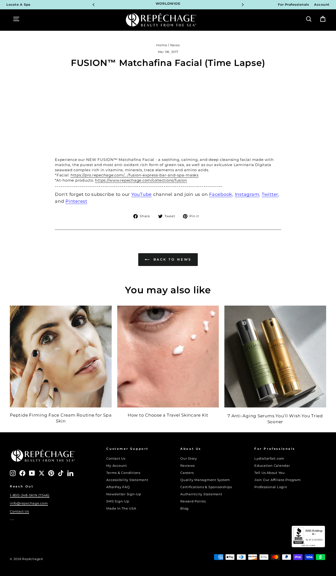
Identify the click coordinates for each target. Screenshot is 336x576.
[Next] (242, 4)
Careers (187, 473)
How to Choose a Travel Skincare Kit (168, 415)
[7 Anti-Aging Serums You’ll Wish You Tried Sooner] (275, 356)
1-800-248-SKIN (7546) (29, 495)
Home (161, 45)
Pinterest (76, 201)
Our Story (188, 458)
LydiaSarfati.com (269, 458)
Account (322, 4)
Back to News (172, 259)
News (175, 45)
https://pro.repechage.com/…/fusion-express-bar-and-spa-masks (135, 175)
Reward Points (193, 501)
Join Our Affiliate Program (277, 480)
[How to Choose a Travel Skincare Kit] (168, 356)
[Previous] (93, 4)
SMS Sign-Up (117, 501)
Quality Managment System (205, 480)
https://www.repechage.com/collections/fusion (141, 180)
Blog (184, 508)
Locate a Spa (18, 4)
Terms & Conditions (123, 473)
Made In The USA (121, 508)
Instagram (247, 194)
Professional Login (270, 487)
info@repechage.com (29, 503)
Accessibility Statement (127, 480)
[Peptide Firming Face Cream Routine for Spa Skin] (61, 356)
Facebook (220, 194)
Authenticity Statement (201, 494)
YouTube (141, 194)
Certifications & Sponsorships (206, 487)
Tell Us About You (269, 473)
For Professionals (293, 4)
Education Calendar (272, 465)
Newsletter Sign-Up (123, 494)
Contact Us (19, 511)
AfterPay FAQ (118, 487)
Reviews (187, 465)
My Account (116, 465)
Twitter (270, 194)
